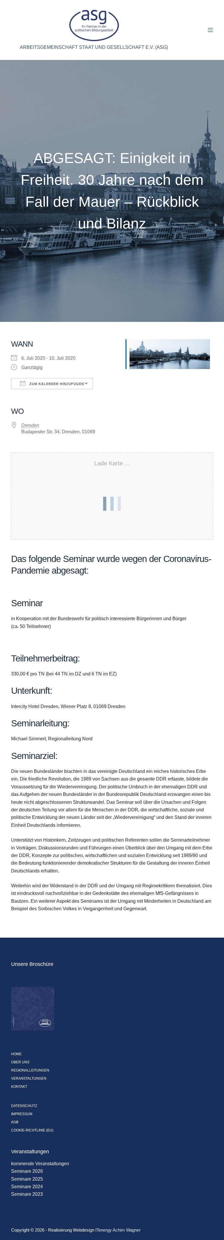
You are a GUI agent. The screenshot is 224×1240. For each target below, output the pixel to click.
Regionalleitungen (30, 1070)
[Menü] (210, 30)
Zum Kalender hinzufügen (56, 384)
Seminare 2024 (27, 1186)
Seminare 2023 (27, 1194)
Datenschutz (24, 1106)
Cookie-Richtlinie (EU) (32, 1130)
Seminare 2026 (27, 1171)
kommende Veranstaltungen (40, 1163)
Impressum (21, 1114)
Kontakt (19, 1087)
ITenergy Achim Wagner (118, 1229)
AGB (14, 1122)
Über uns (20, 1062)
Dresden (30, 425)
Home (16, 1054)
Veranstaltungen (28, 1078)
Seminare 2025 (27, 1179)
